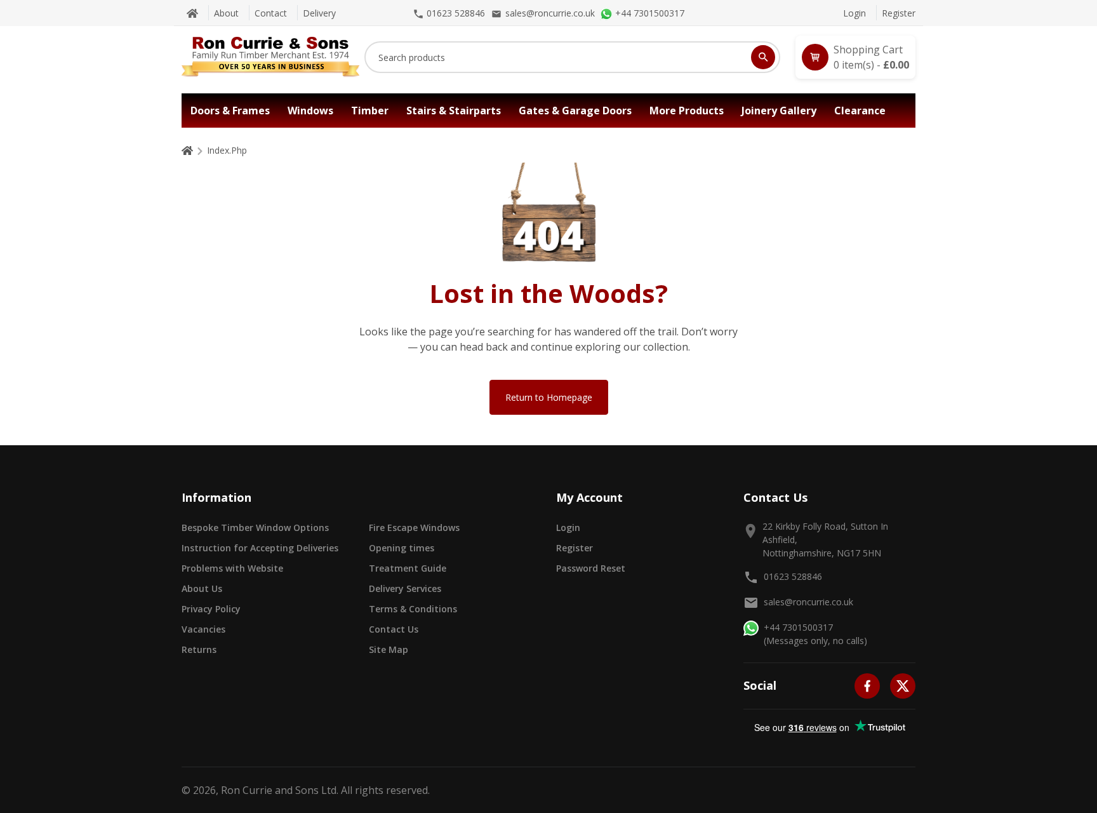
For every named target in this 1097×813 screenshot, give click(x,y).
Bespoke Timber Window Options (255, 527)
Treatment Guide (407, 568)
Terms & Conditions (413, 609)
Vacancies (203, 629)
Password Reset (590, 568)
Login (854, 13)
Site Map (388, 649)
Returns (199, 649)
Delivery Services (405, 588)
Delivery (319, 13)
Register (898, 13)
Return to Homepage (548, 397)
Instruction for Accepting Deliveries (260, 548)
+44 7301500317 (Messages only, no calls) (815, 634)
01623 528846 (793, 576)
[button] (855, 57)
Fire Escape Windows (414, 527)
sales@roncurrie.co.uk (808, 602)
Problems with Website (232, 568)
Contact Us (393, 629)
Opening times (401, 548)
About (226, 13)
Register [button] (574, 548)
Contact (271, 13)
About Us (202, 588)
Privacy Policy (211, 609)
